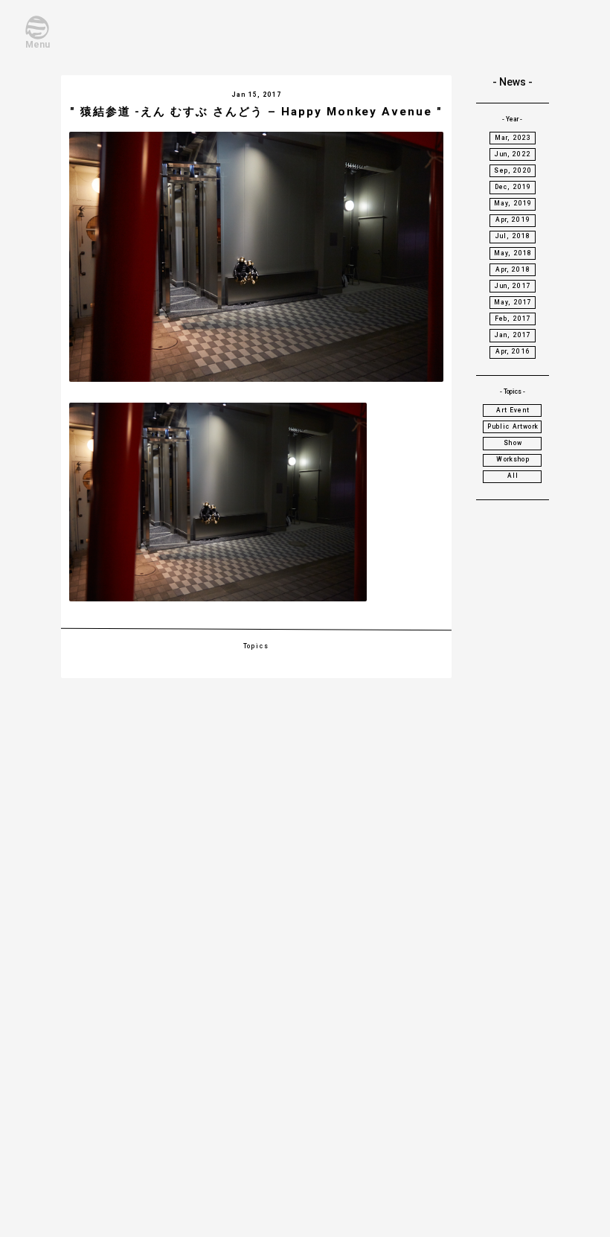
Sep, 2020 (513, 170)
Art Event (513, 410)
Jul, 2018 (513, 236)
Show (513, 443)
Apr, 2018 (512, 269)
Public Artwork (512, 426)
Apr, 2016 (512, 351)
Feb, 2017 (513, 318)
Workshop (512, 459)
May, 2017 (513, 302)
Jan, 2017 (513, 335)
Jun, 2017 (513, 286)
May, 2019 (513, 203)
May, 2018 (513, 253)
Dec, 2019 (513, 187)
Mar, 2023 (513, 137)
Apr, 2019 (512, 219)
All (513, 475)
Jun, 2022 (513, 154)
